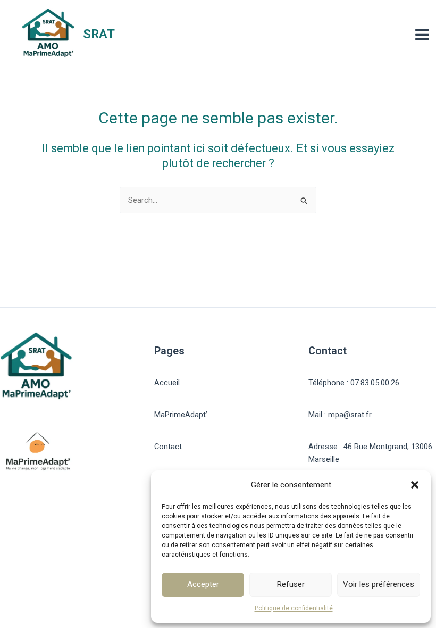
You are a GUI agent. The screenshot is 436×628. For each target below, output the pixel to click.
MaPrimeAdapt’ (180, 414)
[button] (414, 485)
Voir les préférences (378, 584)
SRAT (99, 34)
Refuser (291, 584)
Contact (168, 446)
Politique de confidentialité (294, 608)
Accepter (203, 584)
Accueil (167, 382)
